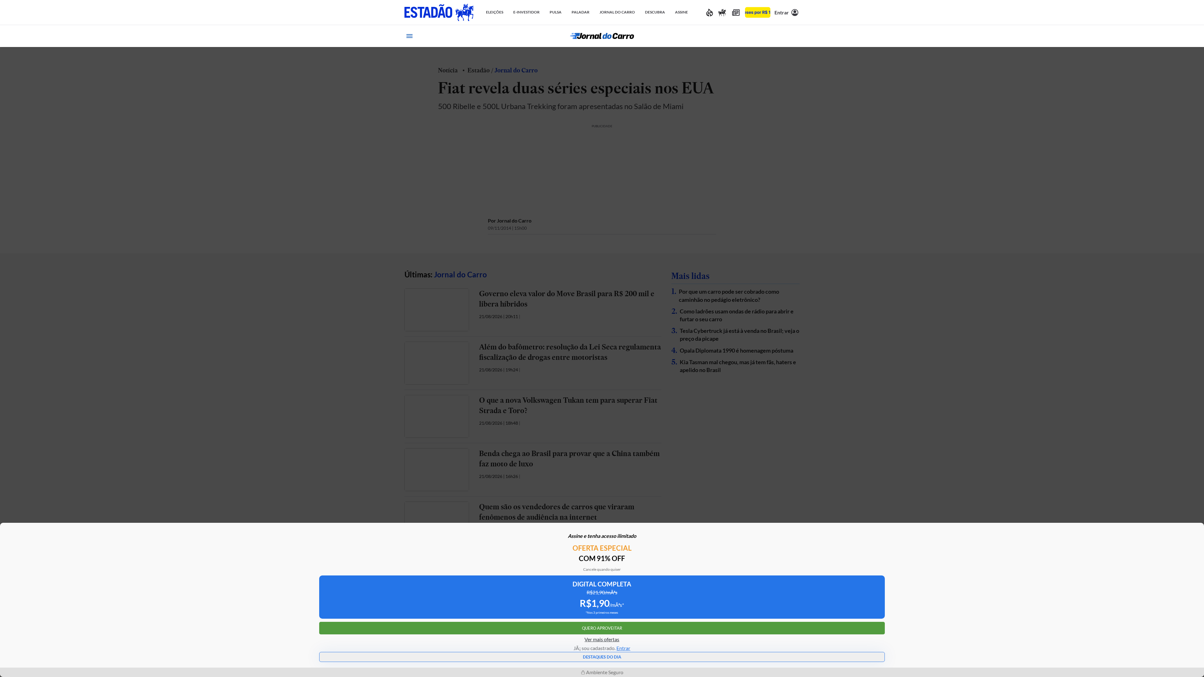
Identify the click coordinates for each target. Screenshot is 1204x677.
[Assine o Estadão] (758, 12)
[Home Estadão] (438, 12)
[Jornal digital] (736, 12)
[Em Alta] (710, 12)
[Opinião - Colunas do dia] (722, 12)
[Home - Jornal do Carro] (602, 36)
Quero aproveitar (602, 628)
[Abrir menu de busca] (794, 36)
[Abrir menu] (409, 36)
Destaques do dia (602, 656)
